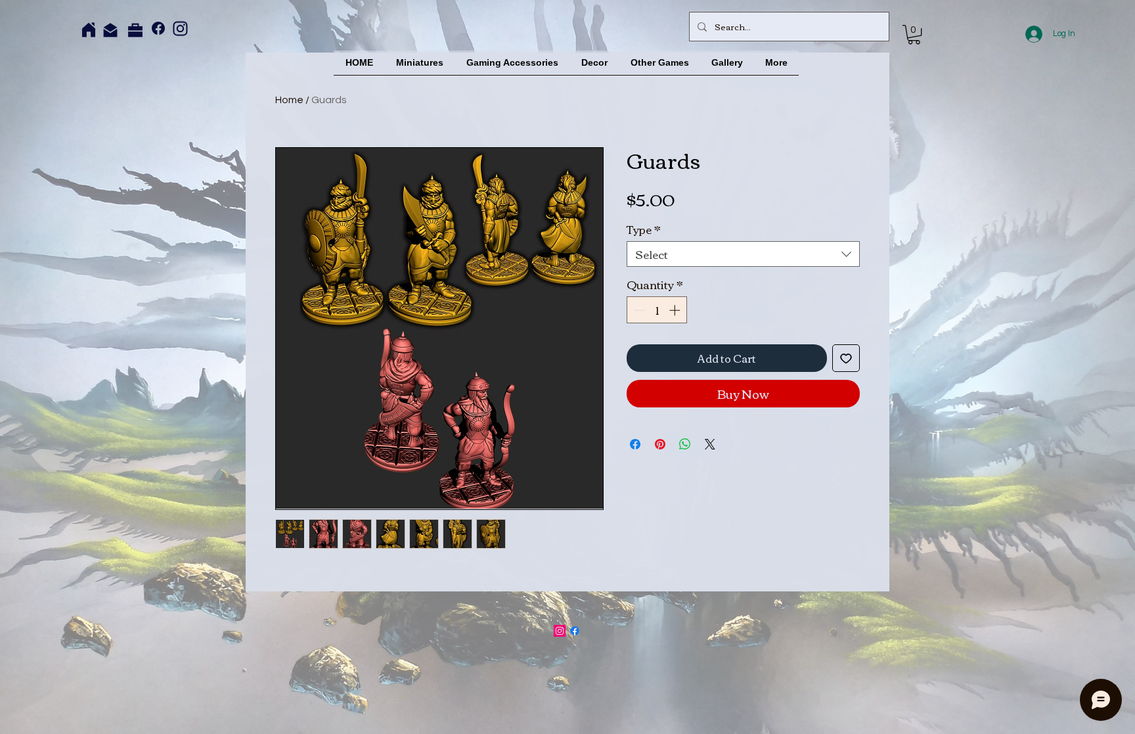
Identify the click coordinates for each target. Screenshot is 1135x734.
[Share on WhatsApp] (685, 444)
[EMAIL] (110, 30)
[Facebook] (158, 28)
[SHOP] (134, 30)
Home (289, 100)
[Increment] (676, 310)
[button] (913, 34)
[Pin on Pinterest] (660, 444)
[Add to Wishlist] (846, 358)
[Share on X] (710, 444)
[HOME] (88, 30)
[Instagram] (180, 28)
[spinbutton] (657, 310)
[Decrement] (638, 310)
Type (644, 229)
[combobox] (743, 254)
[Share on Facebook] (635, 444)
